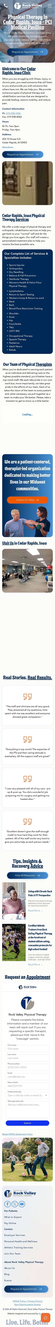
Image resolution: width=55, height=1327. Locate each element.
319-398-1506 (13, 113)
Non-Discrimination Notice (27, 1304)
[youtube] (22, 1204)
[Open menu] (50, 6)
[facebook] (7, 1204)
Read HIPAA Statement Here (17, 1134)
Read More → (35, 910)
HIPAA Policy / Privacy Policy (27, 1301)
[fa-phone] (6, 7)
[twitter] (14, 1204)
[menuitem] (27, 1217)
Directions (7, 147)
